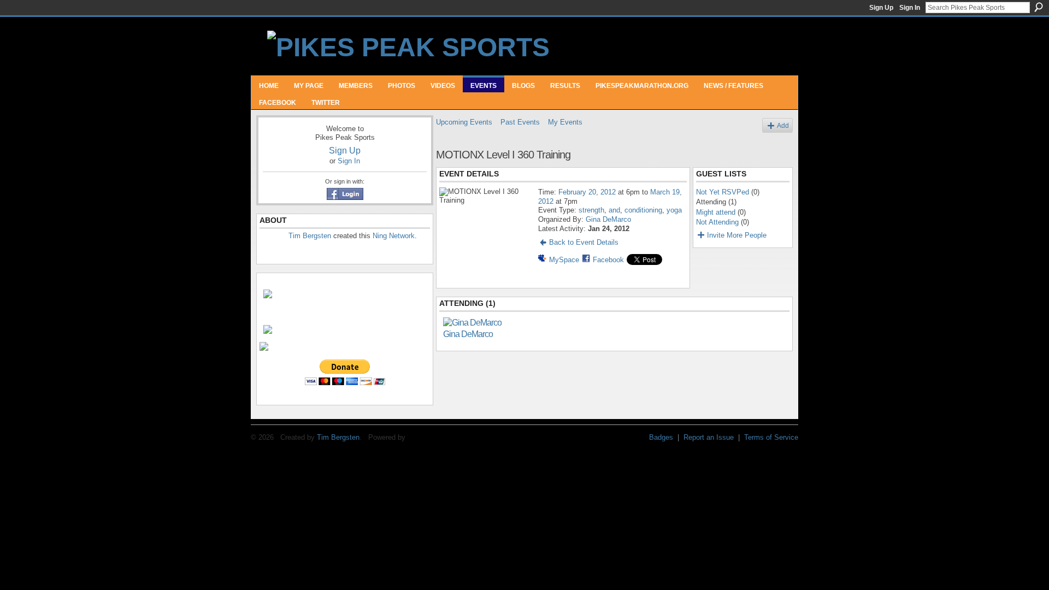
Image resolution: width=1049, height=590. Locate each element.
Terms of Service (771, 437)
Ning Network (394, 236)
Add (783, 125)
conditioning (643, 210)
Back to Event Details (583, 242)
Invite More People (737, 235)
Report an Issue (708, 437)
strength (591, 210)
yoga (674, 210)
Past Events (520, 122)
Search (1038, 7)
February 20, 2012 (587, 192)
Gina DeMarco (608, 219)
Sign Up (881, 7)
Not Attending (717, 222)
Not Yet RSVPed (722, 192)
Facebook (608, 260)
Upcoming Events (464, 122)
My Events (565, 122)
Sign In (909, 7)
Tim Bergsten (309, 236)
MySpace (564, 260)
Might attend (715, 212)
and (614, 210)
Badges (661, 437)
